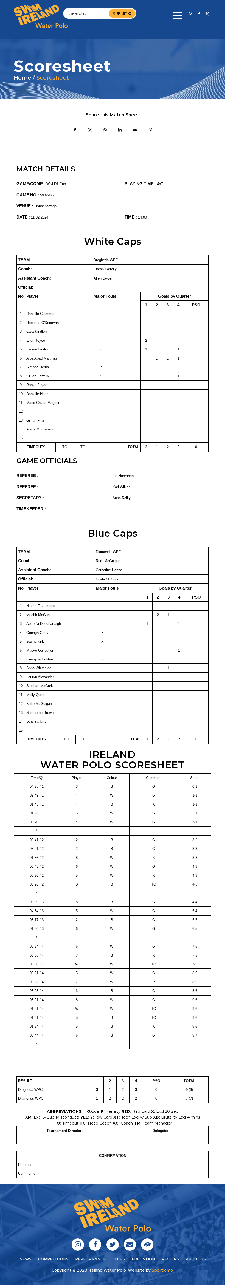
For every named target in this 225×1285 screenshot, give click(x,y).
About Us (196, 1259)
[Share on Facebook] (74, 130)
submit (120, 13)
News (25, 1259)
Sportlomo (162, 1270)
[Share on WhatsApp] (105, 130)
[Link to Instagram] (191, 14)
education (143, 1259)
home (22, 77)
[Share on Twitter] (89, 130)
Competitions (53, 1259)
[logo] (41, 15)
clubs (118, 1259)
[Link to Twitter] (207, 14)
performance (90, 1259)
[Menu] (174, 15)
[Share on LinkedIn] (120, 130)
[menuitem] (174, 15)
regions (170, 1259)
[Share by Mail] (135, 130)
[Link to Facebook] (199, 14)
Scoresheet (52, 77)
